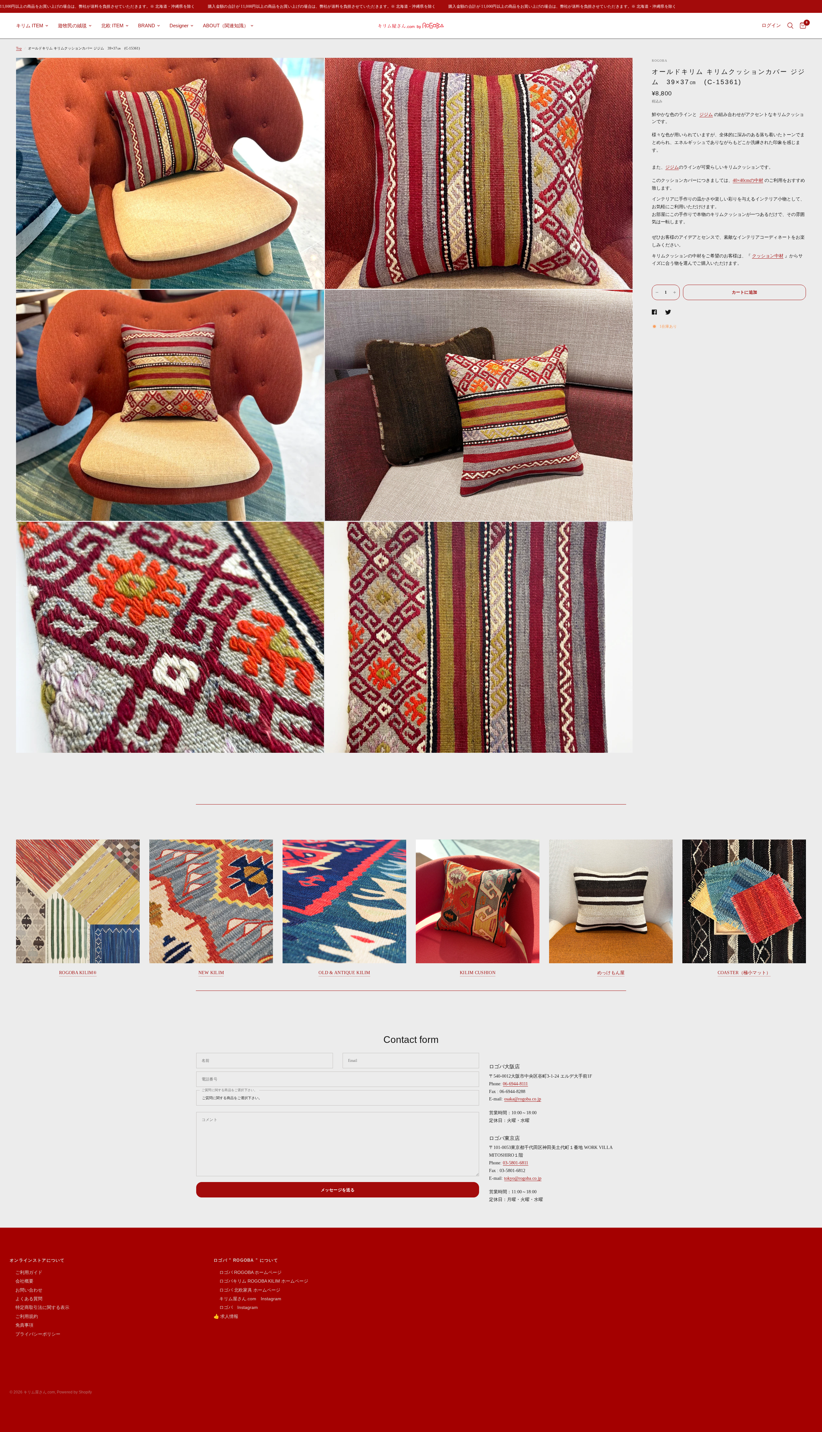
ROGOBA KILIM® (78, 972)
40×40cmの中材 (748, 180)
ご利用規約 (24, 1316)
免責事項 (21, 1325)
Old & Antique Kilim (344, 972)
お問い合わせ (26, 1290)
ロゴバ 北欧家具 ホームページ (247, 1290)
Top (19, 48)
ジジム (706, 114)
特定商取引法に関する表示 (39, 1307)
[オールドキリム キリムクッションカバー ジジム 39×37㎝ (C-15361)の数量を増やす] (674, 292)
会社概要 (21, 1281)
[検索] (790, 26)
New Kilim (211, 972)
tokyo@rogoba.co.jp (522, 1178)
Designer (179, 25)
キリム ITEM (29, 25)
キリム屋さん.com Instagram (247, 1298)
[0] (801, 26)
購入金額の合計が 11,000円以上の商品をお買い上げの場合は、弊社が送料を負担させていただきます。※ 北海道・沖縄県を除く (273, 6)
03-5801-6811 (515, 1163)
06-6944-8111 (515, 1083)
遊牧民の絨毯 (72, 25)
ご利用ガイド (26, 1272)
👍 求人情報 (226, 1316)
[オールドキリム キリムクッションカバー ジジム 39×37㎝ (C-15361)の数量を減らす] (657, 292)
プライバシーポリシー (35, 1334)
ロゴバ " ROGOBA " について (246, 1260)
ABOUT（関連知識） (226, 25)
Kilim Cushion (477, 972)
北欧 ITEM (112, 25)
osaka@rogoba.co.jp (522, 1099)
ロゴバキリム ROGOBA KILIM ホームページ (261, 1281)
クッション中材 (767, 255)
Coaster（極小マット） (744, 972)
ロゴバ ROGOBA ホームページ (248, 1272)
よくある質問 (26, 1298)
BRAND (146, 25)
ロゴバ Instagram (236, 1307)
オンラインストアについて (37, 1260)
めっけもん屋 (611, 972)
